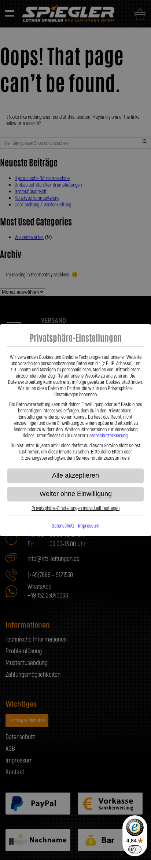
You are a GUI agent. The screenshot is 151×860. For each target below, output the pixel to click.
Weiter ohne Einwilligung (76, 493)
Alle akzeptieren (75, 475)
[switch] (134, 849)
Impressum (88, 526)
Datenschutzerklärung (107, 436)
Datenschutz (63, 526)
